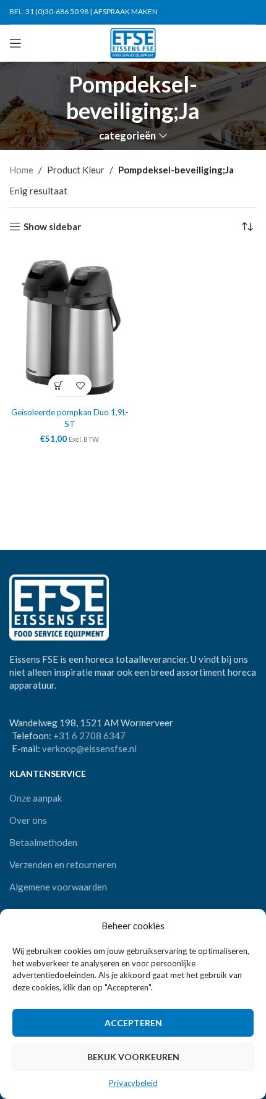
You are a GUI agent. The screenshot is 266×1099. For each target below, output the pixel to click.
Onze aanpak (35, 797)
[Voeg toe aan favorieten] (81, 385)
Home (21, 169)
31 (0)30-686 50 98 (56, 11)
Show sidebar (52, 226)
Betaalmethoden (43, 842)
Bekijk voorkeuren (133, 1056)
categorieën (127, 136)
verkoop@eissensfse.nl (89, 748)
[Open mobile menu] (15, 43)
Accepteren (133, 1023)
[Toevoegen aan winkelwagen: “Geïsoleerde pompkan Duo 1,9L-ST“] (59, 385)
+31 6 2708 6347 (89, 735)
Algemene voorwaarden (58, 886)
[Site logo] (133, 42)
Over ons (28, 820)
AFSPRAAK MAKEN (125, 11)
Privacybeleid (133, 1083)
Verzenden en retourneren (62, 864)
